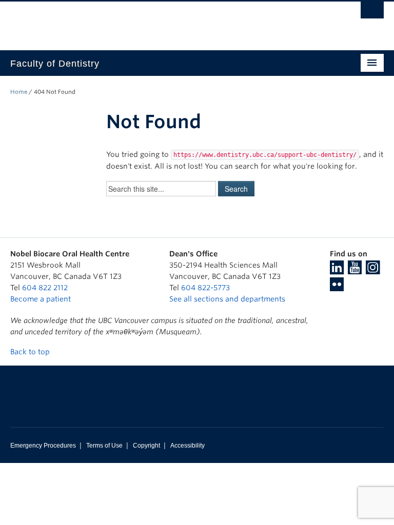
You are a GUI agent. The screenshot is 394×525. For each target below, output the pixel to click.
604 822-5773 (205, 288)
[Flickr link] (337, 288)
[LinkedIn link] (337, 271)
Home (18, 91)
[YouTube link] (355, 271)
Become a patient (40, 299)
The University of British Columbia (169, 21)
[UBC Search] (372, 13)
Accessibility (187, 445)
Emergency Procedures (43, 445)
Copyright (146, 445)
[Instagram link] (373, 271)
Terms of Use (104, 445)
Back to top (31, 352)
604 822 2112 (45, 288)
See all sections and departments (227, 299)
